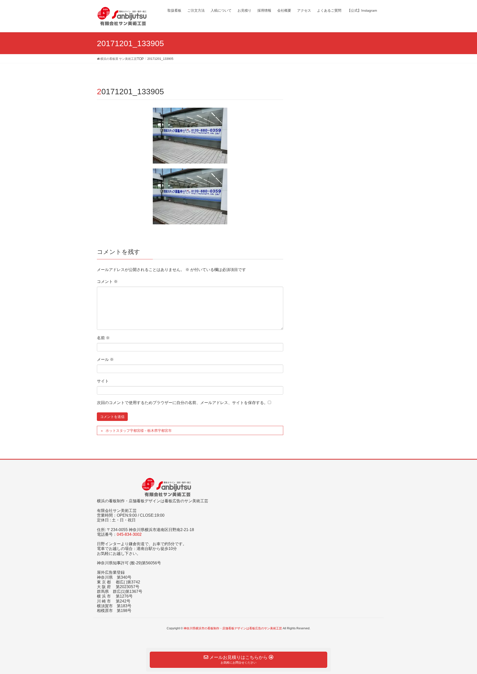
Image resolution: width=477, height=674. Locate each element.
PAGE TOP (462, 649)
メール (105, 359)
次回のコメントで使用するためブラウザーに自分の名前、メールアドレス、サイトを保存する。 (182, 403)
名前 (103, 338)
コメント (107, 281)
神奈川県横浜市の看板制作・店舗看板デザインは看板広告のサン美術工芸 (233, 628)
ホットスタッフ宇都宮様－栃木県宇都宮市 (139, 431)
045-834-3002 (129, 534)
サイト (103, 381)
